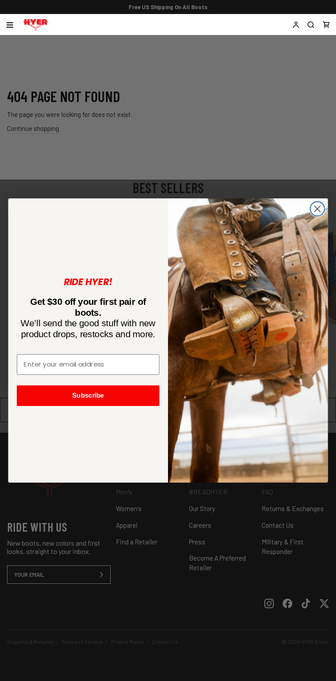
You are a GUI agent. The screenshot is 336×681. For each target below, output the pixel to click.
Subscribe (88, 395)
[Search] (311, 25)
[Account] (296, 25)
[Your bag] (326, 25)
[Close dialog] (317, 209)
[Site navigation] (10, 24)
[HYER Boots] (35, 25)
